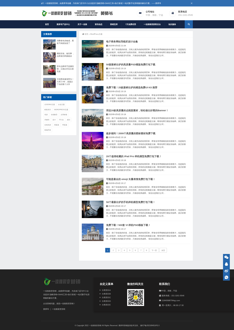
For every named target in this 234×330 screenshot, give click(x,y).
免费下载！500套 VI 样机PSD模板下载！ (128, 225)
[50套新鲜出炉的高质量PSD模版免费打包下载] (92, 71)
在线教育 (54, 115)
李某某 (64, 125)
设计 (54, 120)
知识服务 (172, 24)
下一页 (154, 250)
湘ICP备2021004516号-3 (149, 325)
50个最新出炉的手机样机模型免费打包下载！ (130, 202)
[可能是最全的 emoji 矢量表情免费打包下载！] (92, 186)
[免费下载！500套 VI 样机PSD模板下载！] (92, 232)
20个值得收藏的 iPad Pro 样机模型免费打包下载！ (134, 156)
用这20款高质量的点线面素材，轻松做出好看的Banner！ (137, 110)
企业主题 (61, 104)
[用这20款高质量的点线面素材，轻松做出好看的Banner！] (92, 117)
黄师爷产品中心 (63, 24)
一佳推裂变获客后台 (152, 24)
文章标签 (64, 115)
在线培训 (47, 125)
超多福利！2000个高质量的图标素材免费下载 (130, 133)
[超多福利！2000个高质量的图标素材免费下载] (92, 140)
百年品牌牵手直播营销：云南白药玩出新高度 (65, 69)
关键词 (46, 120)
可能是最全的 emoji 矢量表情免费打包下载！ (130, 179)
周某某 (56, 125)
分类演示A (106, 290)
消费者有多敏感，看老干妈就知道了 (65, 42)
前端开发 (47, 130)
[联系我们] (226, 264)
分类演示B (106, 294)
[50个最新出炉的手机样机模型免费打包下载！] (92, 209)
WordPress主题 (61, 110)
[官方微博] (226, 270)
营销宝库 (114, 24)
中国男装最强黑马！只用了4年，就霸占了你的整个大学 (65, 81)
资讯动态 (98, 24)
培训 (46, 115)
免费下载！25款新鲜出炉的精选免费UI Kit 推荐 (131, 87)
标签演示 (47, 110)
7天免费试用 (130, 24)
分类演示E (106, 305)
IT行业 (61, 120)
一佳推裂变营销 (95, 325)
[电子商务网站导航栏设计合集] (92, 49)
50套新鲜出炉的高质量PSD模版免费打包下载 (130, 64)
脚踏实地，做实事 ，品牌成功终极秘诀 (65, 54)
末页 (163, 250)
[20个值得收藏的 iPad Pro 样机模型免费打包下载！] (92, 163)
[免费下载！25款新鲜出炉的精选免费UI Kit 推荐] (92, 94)
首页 (47, 24)
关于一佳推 (82, 24)
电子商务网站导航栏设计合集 (122, 41)
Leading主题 (49, 104)
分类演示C (106, 297)
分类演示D (106, 301)
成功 (68, 120)
